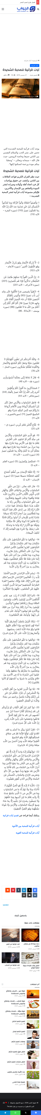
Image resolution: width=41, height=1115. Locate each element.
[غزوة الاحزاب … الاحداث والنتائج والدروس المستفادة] (33, 1004)
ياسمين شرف (34, 75)
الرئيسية (35, 60)
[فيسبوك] (35, 890)
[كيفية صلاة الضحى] (33, 1085)
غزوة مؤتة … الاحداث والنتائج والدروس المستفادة (15, 1012)
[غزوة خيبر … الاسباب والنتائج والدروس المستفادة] (33, 994)
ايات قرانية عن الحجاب (12, 965)
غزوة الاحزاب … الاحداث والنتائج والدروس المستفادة (14, 1002)
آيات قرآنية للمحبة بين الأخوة (25, 826)
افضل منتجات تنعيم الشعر (16, 1061)
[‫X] (29, 890)
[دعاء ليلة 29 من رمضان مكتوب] (30, 935)
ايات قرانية (27, 60)
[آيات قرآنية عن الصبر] (11, 935)
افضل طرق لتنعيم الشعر (27, 2)
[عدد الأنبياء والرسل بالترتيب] (33, 1075)
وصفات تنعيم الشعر (18, 1041)
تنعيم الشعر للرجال (19, 1031)
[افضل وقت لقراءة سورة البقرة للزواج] (30, 957)
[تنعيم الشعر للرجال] (33, 1034)
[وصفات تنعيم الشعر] (33, 1044)
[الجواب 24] (26, 9)
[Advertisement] (20, 35)
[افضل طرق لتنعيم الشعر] (33, 1055)
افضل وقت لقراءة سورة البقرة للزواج (31, 966)
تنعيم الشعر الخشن (18, 1021)
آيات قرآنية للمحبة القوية (27, 832)
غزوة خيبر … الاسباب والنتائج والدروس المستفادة (15, 992)
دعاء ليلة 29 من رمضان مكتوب (31, 945)
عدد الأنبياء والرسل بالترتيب (16, 1072)
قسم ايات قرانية (11, 815)
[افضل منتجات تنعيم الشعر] (33, 1065)
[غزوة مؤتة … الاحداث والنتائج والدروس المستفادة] (33, 1014)
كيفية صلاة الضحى (18, 1082)
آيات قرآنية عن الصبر (13, 944)
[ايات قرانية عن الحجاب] (11, 957)
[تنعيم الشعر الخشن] (33, 1024)
